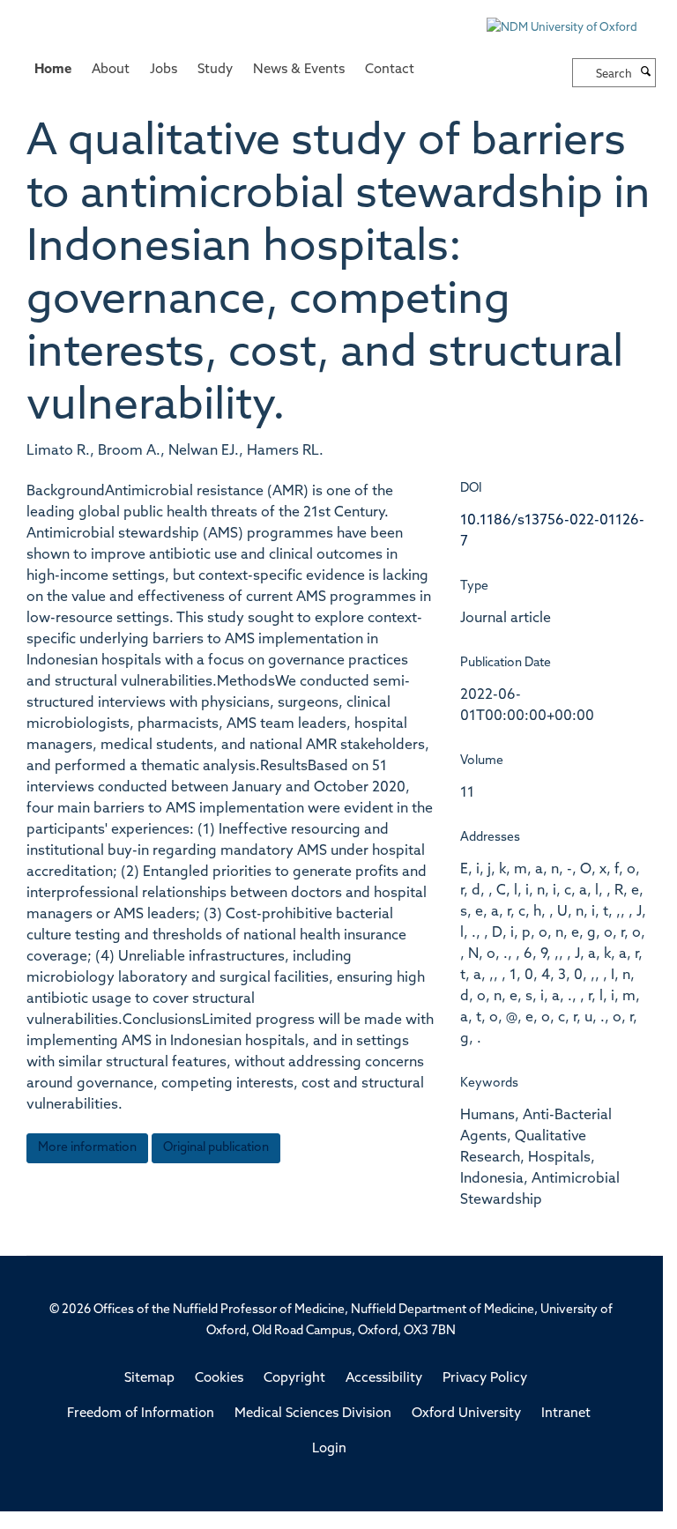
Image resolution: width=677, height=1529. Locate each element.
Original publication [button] (216, 1147)
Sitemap (149, 1378)
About (111, 70)
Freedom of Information (140, 1414)
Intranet (566, 1414)
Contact (389, 70)
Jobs (163, 70)
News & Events (299, 70)
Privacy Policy (485, 1378)
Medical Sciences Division (312, 1414)
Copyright (294, 1378)
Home (52, 70)
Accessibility (384, 1378)
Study (215, 70)
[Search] (646, 73)
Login (329, 1449)
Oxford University (466, 1414)
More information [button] (87, 1147)
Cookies (219, 1378)
